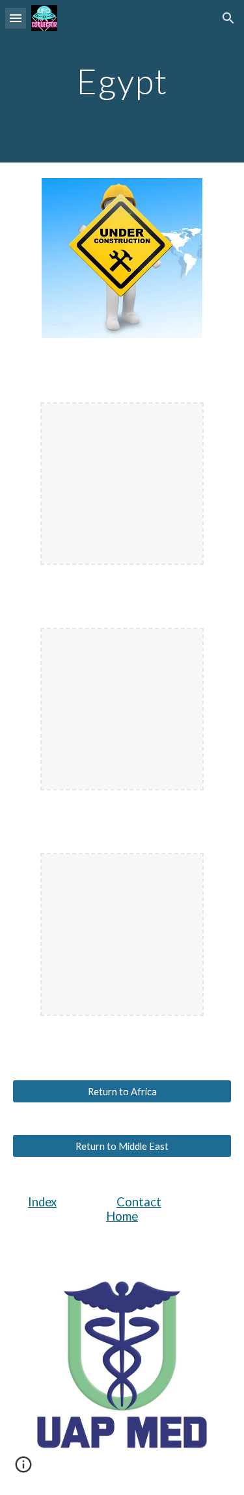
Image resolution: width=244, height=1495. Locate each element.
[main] (122, 80)
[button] (15, 18)
